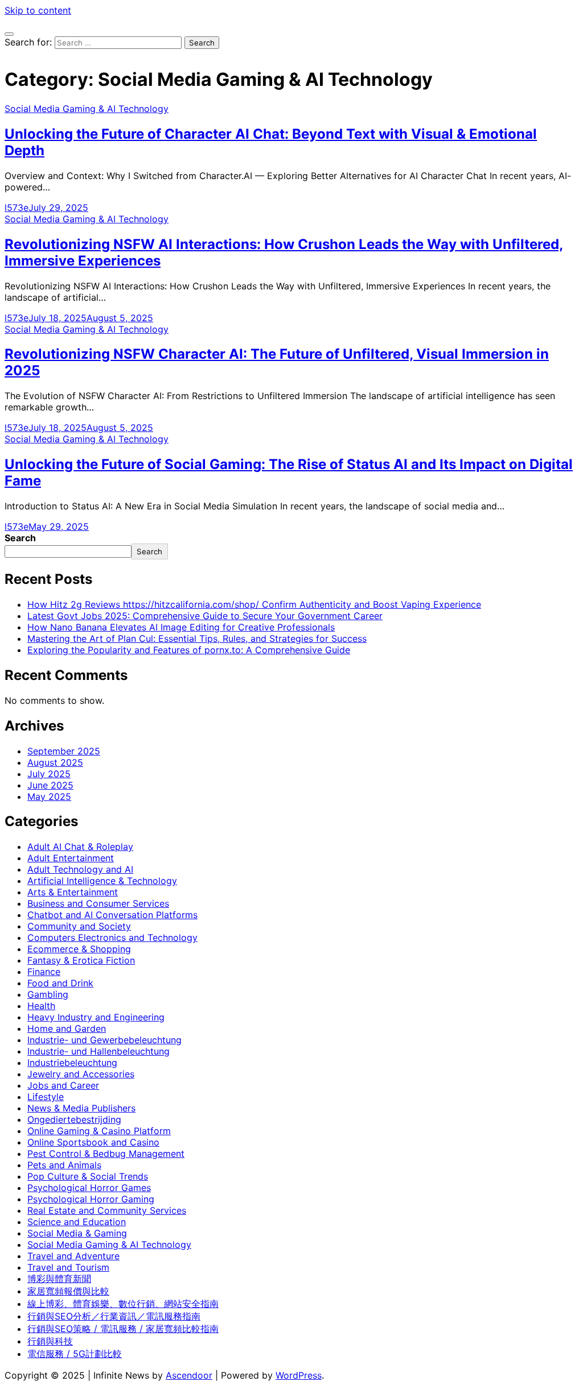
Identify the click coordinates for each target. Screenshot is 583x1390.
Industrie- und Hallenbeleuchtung (98, 1051)
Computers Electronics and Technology (112, 937)
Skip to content (38, 10)
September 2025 (63, 751)
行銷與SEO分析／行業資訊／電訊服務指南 (113, 1316)
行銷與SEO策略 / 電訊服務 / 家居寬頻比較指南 (123, 1328)
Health (41, 1005)
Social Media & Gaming (77, 1233)
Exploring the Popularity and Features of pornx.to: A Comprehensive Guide (188, 649)
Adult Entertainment (70, 858)
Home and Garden (66, 1028)
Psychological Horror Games (89, 1187)
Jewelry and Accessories (80, 1074)
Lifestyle (45, 1096)
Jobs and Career (63, 1085)
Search (20, 537)
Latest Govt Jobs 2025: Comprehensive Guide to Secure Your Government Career (205, 615)
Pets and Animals (64, 1165)
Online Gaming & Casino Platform (99, 1130)
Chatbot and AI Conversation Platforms (112, 914)
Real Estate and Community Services (106, 1210)
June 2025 (50, 785)
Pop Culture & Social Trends (87, 1176)
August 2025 (55, 762)
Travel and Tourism (68, 1267)
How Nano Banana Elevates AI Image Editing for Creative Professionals (181, 627)
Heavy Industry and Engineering (96, 1017)
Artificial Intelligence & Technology (102, 880)
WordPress (299, 1375)
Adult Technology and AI (80, 869)
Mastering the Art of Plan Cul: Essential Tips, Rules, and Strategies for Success (197, 638)
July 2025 (49, 773)
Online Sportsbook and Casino (93, 1142)
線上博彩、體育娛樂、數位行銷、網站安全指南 (123, 1303)
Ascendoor (189, 1375)
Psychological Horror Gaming (90, 1199)
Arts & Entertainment (72, 892)
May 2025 (49, 796)
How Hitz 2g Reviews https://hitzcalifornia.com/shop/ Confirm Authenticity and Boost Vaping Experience (254, 604)
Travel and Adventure (73, 1256)
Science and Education (76, 1221)
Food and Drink (60, 983)
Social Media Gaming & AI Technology (87, 108)
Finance (43, 971)
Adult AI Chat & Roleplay (80, 846)
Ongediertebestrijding (74, 1119)
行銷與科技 (50, 1341)
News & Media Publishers (81, 1108)
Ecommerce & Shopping (79, 949)
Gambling (47, 994)
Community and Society (79, 926)
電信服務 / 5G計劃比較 (74, 1353)
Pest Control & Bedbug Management (105, 1153)
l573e (16, 207)
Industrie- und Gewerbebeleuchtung (104, 1039)
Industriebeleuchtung (72, 1062)
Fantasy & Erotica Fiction (81, 960)
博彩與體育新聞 (59, 1278)
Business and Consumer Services (98, 903)
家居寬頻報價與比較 (68, 1291)
